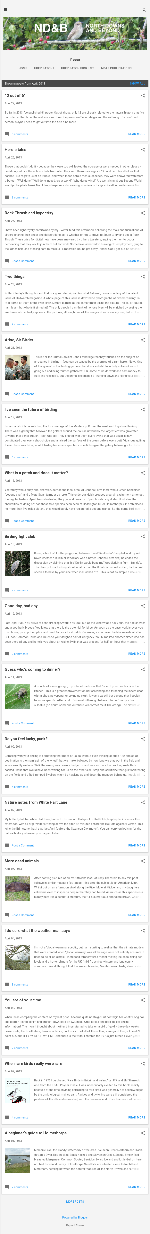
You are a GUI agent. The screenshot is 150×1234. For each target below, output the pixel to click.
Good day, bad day (21, 605)
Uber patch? (44, 68)
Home (23, 68)
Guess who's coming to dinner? (32, 669)
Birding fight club (20, 536)
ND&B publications (116, 68)
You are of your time (23, 1000)
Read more (136, 134)
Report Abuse (75, 1225)
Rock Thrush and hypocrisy (29, 213)
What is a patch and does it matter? (36, 472)
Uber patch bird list (77, 68)
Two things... (16, 276)
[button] (143, 96)
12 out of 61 (15, 95)
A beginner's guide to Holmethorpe (36, 1133)
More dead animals (22, 861)
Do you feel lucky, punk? (26, 738)
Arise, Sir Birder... (20, 340)
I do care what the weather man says (37, 930)
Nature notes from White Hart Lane (36, 802)
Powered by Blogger (75, 1217)
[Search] (144, 11)
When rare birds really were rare (33, 1063)
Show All (137, 83)
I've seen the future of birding (31, 409)
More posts (75, 1201)
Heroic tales (15, 149)
